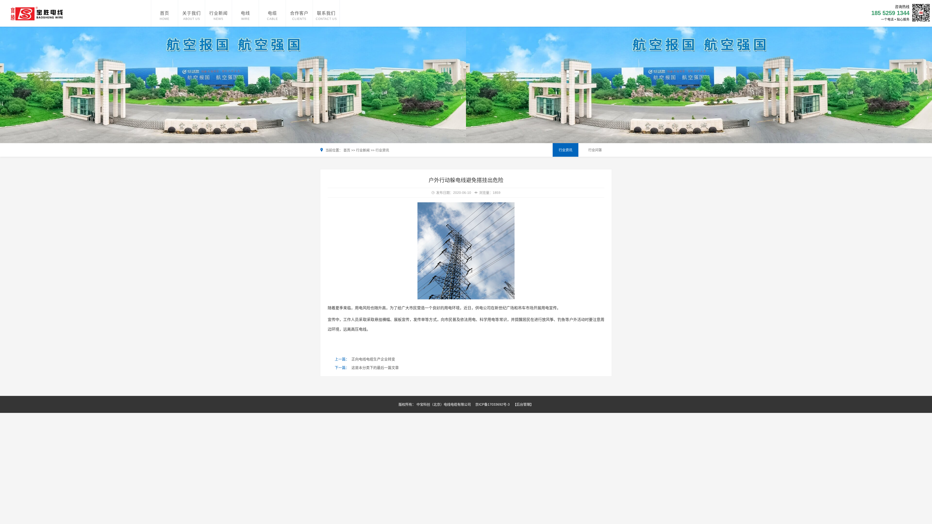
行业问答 (595, 150)
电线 (245, 13)
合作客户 (299, 13)
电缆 (272, 13)
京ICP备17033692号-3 (492, 404)
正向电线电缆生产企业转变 (373, 359)
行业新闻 (218, 13)
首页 (164, 13)
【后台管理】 (523, 404)
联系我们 (326, 13)
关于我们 (191, 13)
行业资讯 (381, 150)
